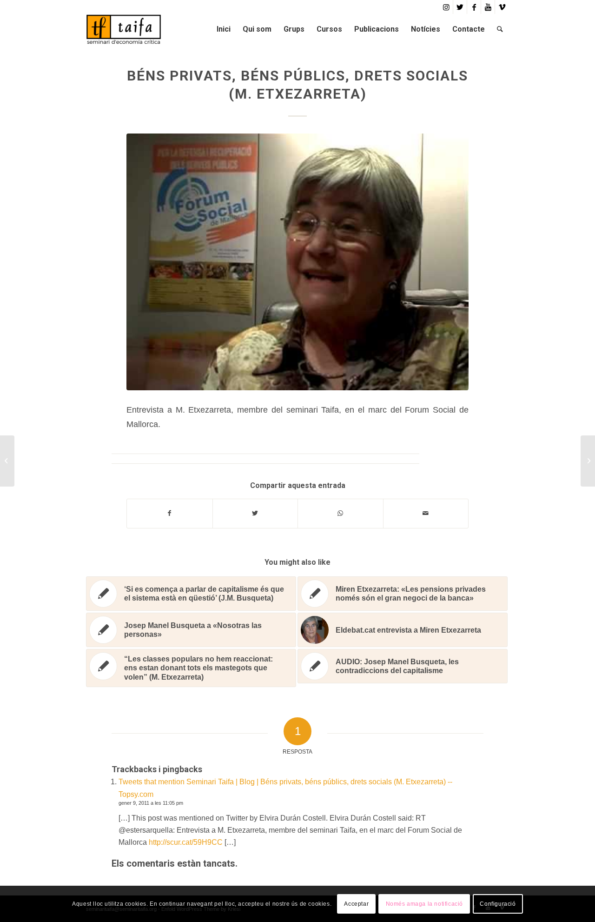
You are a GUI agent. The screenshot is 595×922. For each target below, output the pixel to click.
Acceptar (356, 904)
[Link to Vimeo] (502, 7)
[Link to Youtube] (488, 7)
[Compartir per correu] (426, 513)
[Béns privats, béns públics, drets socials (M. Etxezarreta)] (297, 262)
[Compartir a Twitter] (255, 513)
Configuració (498, 904)
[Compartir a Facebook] (169, 513)
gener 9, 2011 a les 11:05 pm (151, 803)
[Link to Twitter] (460, 7)
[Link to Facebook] (474, 7)
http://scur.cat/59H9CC (186, 842)
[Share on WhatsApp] (340, 513)
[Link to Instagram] (446, 7)
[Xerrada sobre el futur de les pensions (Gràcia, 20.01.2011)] (588, 461)
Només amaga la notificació (424, 904)
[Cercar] (500, 29)
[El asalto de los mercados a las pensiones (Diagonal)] (7, 461)
